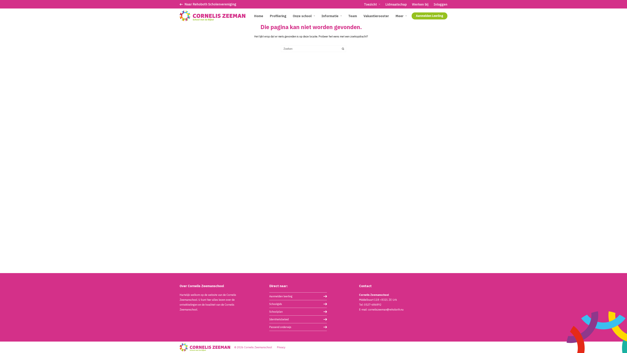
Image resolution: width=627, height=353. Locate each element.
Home (258, 15)
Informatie (330, 15)
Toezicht (370, 4)
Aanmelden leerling (280, 296)
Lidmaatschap (396, 4)
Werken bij (420, 4)
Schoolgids (275, 304)
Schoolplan (276, 311)
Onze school (302, 15)
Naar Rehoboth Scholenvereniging (210, 4)
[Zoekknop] (343, 49)
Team (352, 15)
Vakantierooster (376, 15)
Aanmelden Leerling (429, 16)
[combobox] (310, 48)
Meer (399, 15)
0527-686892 (372, 304)
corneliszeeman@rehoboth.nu (385, 309)
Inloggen (440, 4)
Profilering (278, 15)
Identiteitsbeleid (279, 319)
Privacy (281, 347)
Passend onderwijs (280, 327)
